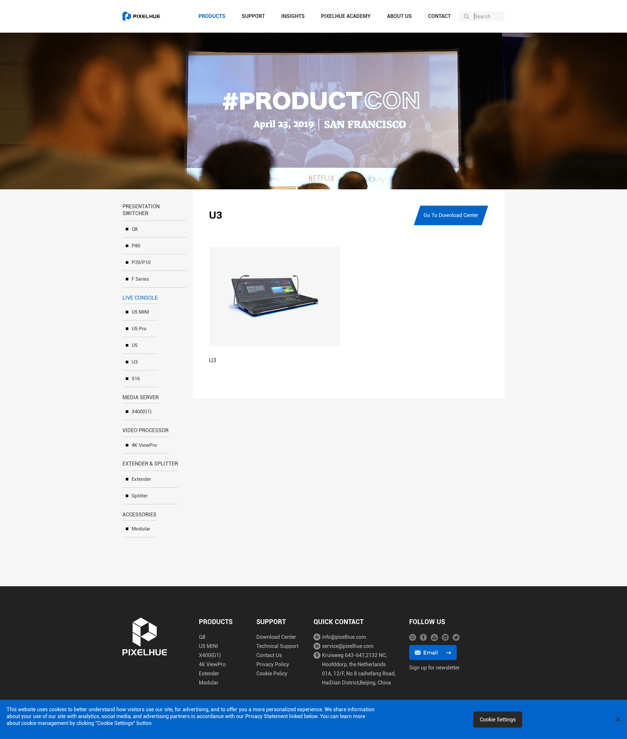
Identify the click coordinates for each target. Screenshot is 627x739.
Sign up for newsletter (434, 668)
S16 (136, 379)
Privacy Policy (272, 664)
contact (439, 16)
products (212, 16)
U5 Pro (139, 329)
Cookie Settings (498, 719)
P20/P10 (141, 262)
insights (293, 16)
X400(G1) (142, 412)
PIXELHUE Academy (346, 16)
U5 (134, 345)
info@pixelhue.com (344, 637)
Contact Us (269, 655)
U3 (134, 362)
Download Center (276, 637)
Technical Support (277, 646)
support (253, 16)
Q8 (134, 229)
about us (399, 16)
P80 (136, 246)
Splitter (140, 496)
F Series (140, 279)
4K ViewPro (144, 445)
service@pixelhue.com (348, 646)
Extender (141, 479)
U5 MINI (140, 312)
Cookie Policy (271, 673)
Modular (141, 529)
